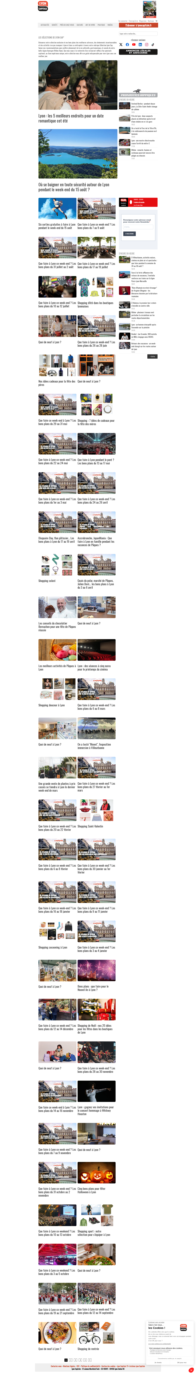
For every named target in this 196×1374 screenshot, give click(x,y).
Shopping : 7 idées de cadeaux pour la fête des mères (96, 422)
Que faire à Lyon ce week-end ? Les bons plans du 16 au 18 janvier (57, 910)
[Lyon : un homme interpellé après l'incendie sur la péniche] (124, 327)
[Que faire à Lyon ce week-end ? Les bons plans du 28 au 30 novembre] (97, 1062)
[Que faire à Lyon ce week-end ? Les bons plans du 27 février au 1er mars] (97, 777)
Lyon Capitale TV (122, 1366)
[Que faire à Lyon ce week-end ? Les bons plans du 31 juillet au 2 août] (57, 257)
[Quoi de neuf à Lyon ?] (57, 336)
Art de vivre (90, 25)
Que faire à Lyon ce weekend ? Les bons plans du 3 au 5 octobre (56, 1272)
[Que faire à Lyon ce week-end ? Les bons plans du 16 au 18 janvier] (57, 902)
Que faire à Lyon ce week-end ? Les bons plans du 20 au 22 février (57, 828)
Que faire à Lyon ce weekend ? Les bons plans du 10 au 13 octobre (56, 1233)
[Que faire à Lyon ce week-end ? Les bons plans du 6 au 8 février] (57, 859)
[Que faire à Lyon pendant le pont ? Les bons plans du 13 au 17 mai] (97, 453)
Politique (101, 25)
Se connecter (122, 21)
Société (54, 25)
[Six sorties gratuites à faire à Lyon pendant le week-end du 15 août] (57, 218)
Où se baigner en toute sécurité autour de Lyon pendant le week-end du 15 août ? (73, 187)
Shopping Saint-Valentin (90, 826)
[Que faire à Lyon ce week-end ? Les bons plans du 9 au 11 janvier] (97, 902)
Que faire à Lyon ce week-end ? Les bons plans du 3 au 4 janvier (96, 949)
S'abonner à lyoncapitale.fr (138, 25)
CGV (78, 1366)
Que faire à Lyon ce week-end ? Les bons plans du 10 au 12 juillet (57, 304)
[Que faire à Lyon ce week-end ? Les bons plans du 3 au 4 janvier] (97, 941)
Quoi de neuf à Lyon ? (49, 342)
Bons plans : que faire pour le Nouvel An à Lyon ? (93, 988)
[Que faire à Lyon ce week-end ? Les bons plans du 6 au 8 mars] (97, 699)
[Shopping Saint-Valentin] (97, 820)
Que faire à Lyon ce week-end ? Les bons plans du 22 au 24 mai (57, 461)
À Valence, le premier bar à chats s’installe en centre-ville (143, 304)
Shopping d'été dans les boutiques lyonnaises (95, 304)
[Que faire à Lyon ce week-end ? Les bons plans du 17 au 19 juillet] (97, 257)
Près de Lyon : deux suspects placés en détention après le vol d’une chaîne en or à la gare (143, 118)
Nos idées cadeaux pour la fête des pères (56, 383)
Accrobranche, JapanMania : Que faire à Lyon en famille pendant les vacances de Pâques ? (96, 541)
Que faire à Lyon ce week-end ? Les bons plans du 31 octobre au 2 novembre (57, 1192)
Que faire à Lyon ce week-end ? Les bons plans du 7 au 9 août (96, 226)
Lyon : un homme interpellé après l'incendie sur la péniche (143, 326)
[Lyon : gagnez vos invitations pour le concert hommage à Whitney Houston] (97, 1101)
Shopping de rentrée (88, 1348)
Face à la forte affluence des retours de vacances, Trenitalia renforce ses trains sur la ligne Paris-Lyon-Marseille (143, 277)
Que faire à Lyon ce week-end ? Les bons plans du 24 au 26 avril (96, 501)
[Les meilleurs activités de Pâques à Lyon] (57, 660)
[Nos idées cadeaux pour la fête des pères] (57, 375)
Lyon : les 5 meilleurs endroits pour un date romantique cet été (71, 118)
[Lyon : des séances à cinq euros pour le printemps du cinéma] (97, 660)
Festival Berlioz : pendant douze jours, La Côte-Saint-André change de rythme (144, 106)
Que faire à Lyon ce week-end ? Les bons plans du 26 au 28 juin (96, 344)
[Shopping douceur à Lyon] (57, 699)
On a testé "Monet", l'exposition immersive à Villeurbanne (94, 746)
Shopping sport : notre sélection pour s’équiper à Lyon (94, 1233)
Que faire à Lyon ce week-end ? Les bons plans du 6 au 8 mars (96, 707)
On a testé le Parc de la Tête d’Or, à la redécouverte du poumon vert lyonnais (144, 131)
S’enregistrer (133, 21)
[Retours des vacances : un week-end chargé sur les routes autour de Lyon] (124, 346)
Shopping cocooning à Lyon (52, 947)
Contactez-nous (56, 1366)
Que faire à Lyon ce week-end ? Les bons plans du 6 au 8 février (57, 867)
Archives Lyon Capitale (137, 1366)
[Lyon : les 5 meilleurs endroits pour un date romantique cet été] (77, 109)
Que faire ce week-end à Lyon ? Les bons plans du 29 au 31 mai (57, 422)
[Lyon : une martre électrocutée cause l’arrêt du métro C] (124, 143)
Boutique (151, 21)
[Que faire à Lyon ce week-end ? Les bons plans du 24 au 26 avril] (97, 493)
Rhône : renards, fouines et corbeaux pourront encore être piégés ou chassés (143, 152)
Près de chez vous (67, 25)
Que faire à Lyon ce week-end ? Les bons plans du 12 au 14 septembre (96, 1311)
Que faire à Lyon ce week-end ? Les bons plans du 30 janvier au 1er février (96, 868)
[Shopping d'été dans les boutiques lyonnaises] (97, 297)
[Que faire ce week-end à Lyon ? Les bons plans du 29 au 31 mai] (57, 414)
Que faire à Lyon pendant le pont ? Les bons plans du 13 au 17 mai (96, 461)
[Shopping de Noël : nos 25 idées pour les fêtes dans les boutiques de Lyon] (97, 1019)
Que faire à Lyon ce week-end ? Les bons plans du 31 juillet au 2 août (57, 265)
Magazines (143, 21)
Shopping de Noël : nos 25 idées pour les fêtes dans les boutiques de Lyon (95, 1028)
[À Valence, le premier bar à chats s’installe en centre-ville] (124, 305)
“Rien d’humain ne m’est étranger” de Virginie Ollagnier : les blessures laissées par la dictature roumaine (144, 292)
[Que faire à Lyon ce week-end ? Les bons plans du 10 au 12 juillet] (57, 296)
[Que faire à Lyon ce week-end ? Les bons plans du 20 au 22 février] (57, 820)
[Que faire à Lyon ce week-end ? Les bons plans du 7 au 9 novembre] (57, 1143)
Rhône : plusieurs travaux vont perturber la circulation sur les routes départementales (143, 315)
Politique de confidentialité (90, 1366)
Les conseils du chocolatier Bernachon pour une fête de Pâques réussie (57, 626)
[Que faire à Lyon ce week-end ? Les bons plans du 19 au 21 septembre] (57, 1303)
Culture (80, 25)
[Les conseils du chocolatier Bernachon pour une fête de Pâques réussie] (57, 617)
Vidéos (110, 25)
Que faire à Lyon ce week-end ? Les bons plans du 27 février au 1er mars (96, 786)
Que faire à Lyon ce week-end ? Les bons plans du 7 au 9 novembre (57, 1151)
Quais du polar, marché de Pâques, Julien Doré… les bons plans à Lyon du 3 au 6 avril (96, 584)
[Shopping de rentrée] (97, 1342)
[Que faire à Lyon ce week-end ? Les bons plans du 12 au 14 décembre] (57, 1019)
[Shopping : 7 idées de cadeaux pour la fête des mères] (97, 414)
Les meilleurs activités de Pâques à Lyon (57, 667)
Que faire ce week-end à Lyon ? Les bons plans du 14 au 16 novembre (57, 1109)
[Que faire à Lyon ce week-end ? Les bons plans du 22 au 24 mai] (57, 453)
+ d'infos (152, 356)
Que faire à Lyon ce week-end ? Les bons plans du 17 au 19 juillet (96, 265)
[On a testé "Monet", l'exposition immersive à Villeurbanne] (97, 738)
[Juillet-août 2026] (149, 9)
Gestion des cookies (108, 1366)
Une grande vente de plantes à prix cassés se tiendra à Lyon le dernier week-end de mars (56, 787)
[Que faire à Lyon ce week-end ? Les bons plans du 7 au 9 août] (97, 218)
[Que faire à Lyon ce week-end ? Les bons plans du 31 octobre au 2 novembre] (57, 1182)
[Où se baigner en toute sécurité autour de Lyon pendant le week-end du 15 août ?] (77, 177)
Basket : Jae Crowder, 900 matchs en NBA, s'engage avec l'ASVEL (144, 335)
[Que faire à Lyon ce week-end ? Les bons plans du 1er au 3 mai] (57, 493)
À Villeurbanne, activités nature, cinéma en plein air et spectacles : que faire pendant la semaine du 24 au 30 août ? (144, 261)
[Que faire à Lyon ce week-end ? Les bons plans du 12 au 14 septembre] (97, 1303)
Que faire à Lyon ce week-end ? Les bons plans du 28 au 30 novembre (96, 1070)
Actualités (45, 25)
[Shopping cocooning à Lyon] (57, 941)
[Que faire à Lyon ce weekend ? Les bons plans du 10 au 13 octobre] (57, 1225)
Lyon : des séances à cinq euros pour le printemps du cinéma (94, 667)
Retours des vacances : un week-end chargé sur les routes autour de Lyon (143, 346)
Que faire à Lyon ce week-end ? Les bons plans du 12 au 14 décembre (57, 1027)
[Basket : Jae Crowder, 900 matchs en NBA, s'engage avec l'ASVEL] (124, 336)
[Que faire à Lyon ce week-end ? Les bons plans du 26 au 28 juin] (97, 336)
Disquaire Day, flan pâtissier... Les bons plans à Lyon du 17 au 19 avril (56, 540)
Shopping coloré (46, 580)
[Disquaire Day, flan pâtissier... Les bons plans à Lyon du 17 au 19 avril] (57, 532)
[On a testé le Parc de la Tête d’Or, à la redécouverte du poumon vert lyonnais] (124, 131)
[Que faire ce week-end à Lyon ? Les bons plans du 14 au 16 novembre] (57, 1101)
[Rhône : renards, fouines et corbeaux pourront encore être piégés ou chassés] (124, 152)
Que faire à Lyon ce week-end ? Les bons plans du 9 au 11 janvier (96, 910)
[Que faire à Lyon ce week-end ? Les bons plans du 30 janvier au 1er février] (97, 859)
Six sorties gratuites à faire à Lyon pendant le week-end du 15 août (56, 226)
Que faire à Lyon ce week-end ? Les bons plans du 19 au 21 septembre (57, 1311)
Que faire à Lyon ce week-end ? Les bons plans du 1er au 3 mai (57, 501)
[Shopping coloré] (57, 574)
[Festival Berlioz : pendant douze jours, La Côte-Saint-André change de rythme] (124, 106)
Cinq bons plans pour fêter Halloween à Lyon (91, 1190)
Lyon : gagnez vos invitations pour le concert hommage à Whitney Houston (96, 1110)
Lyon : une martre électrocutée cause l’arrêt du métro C (143, 142)
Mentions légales (69, 1366)
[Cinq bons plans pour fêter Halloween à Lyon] (97, 1182)
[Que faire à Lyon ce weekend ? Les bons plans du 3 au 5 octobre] (57, 1264)
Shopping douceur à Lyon (51, 705)
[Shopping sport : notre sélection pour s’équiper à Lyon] (97, 1225)
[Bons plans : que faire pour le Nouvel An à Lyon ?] (97, 980)
